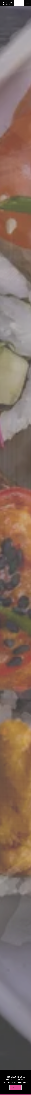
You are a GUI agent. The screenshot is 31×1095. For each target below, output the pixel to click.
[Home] (7, 3)
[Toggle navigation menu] (27, 3)
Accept (15, 1087)
